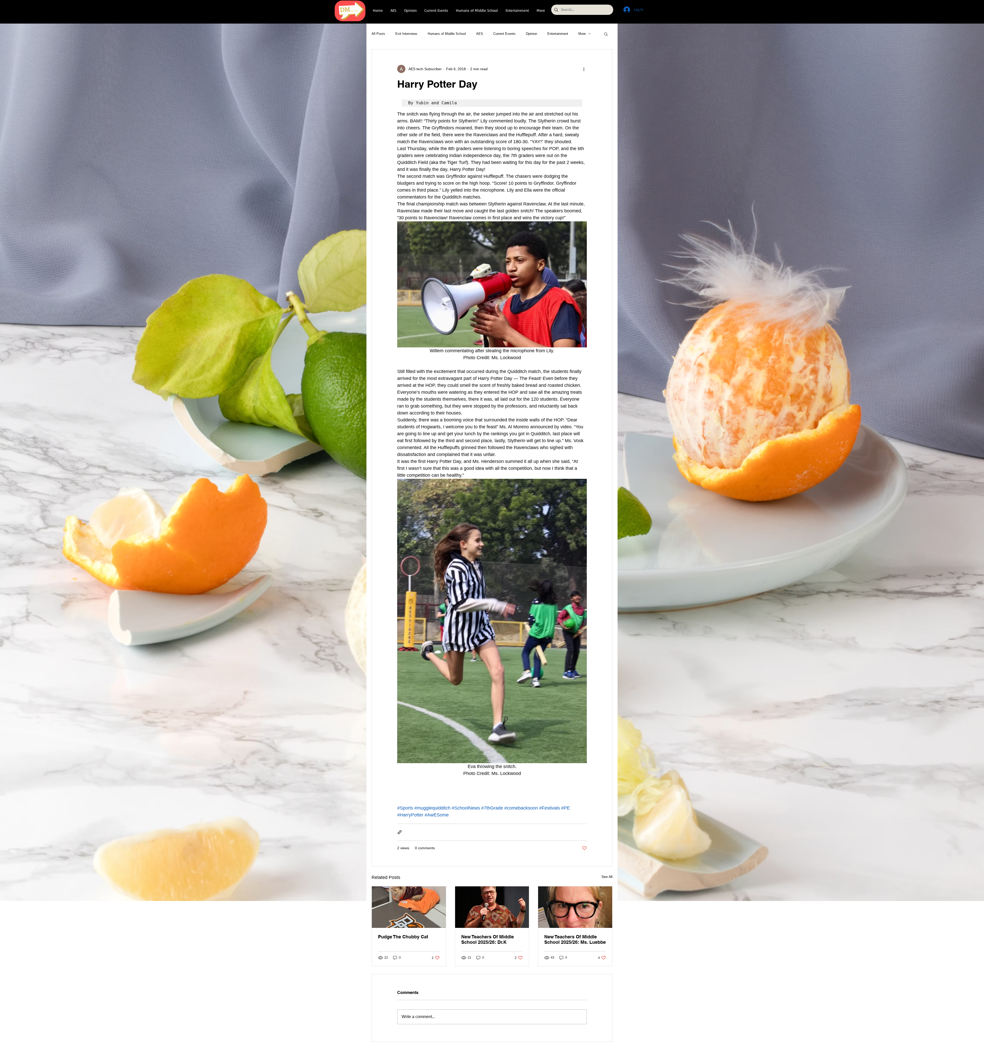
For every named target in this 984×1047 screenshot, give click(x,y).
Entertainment (557, 34)
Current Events (504, 34)
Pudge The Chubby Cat (403, 936)
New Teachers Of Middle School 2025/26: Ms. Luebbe (575, 939)
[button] (605, 34)
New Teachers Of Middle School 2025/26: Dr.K (487, 939)
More (582, 34)
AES (479, 34)
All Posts (378, 34)
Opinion (531, 34)
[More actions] (584, 69)
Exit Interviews (406, 34)
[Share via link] (399, 832)
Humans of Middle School (447, 34)
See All (606, 877)
